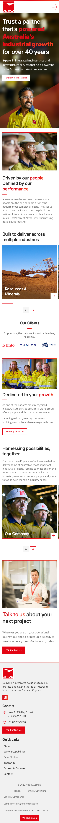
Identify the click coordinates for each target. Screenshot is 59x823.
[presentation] (26, 310)
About (7, 746)
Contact (8, 773)
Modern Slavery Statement (17, 810)
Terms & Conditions (36, 790)
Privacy (17, 790)
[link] (8, 7)
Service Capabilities (15, 751)
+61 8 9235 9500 (17, 722)
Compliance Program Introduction (21, 803)
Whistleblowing (29, 817)
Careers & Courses (14, 768)
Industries (9, 762)
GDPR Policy (42, 810)
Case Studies (11, 757)
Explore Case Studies (16, 77)
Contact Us (15, 650)
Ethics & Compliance (14, 796)
